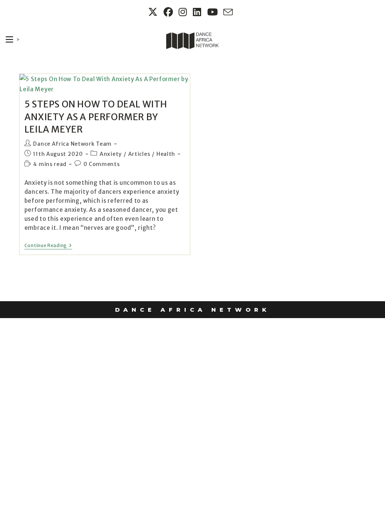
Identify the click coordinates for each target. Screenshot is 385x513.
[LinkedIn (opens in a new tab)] (198, 12)
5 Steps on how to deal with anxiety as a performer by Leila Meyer (95, 116)
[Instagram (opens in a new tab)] (184, 12)
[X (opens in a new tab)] (154, 12)
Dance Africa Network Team (72, 143)
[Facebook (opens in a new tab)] (169, 12)
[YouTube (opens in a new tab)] (213, 12)
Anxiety (111, 154)
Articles (139, 154)
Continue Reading (48, 245)
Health (165, 154)
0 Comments (101, 164)
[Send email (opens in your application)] (227, 12)
